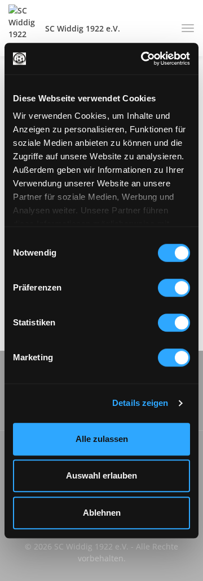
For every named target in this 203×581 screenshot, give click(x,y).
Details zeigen (140, 403)
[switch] (174, 288)
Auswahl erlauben (101, 475)
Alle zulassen (102, 439)
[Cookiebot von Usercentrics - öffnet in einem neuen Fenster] (143, 58)
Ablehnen (102, 512)
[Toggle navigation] (184, 28)
